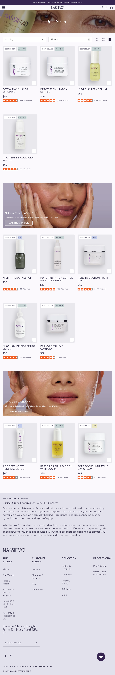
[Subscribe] (36, 642)
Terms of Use (45, 666)
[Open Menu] (3, 7)
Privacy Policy (10, 666)
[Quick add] (34, 83)
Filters (54, 39)
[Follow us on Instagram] (10, 656)
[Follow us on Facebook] (5, 656)
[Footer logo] (57, 550)
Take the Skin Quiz (18, 223)
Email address (13, 643)
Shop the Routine (18, 411)
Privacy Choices (28, 666)
